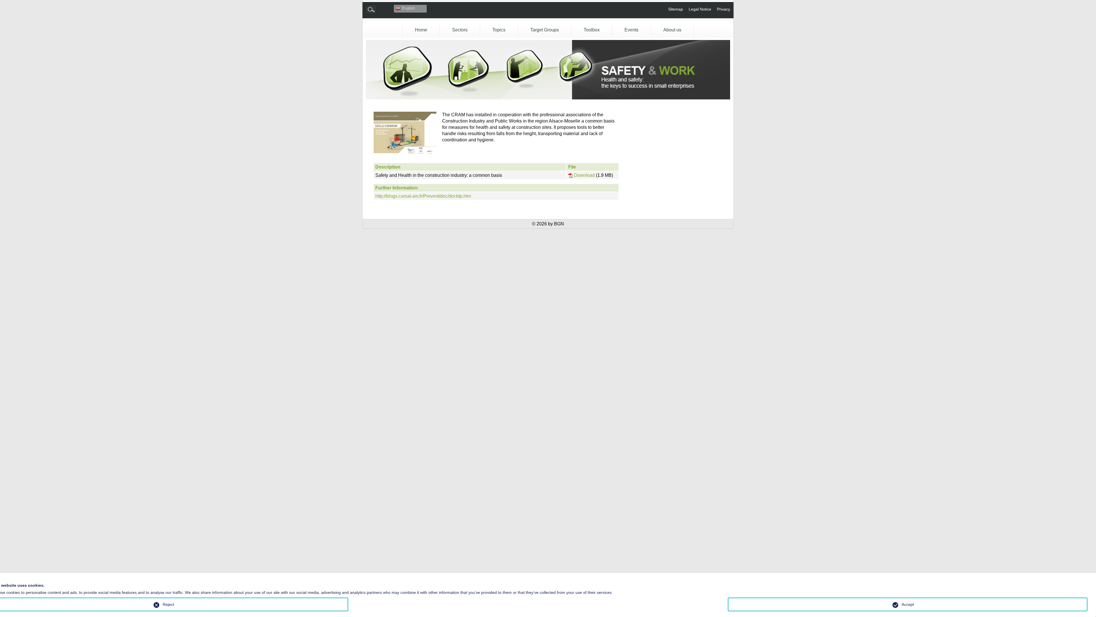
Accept (908, 604)
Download (584, 175)
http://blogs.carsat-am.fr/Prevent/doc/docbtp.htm (423, 196)
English (408, 8)
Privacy (723, 9)
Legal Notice (700, 9)
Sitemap (675, 9)
